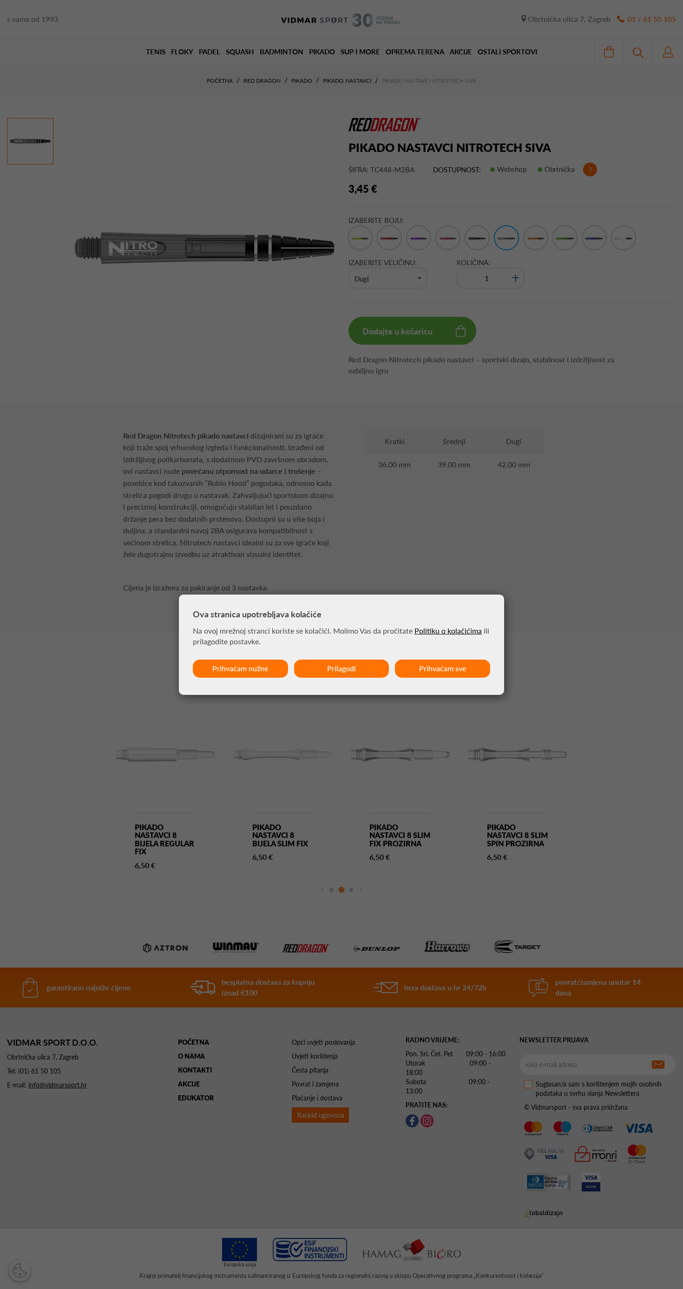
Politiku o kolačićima (448, 630)
